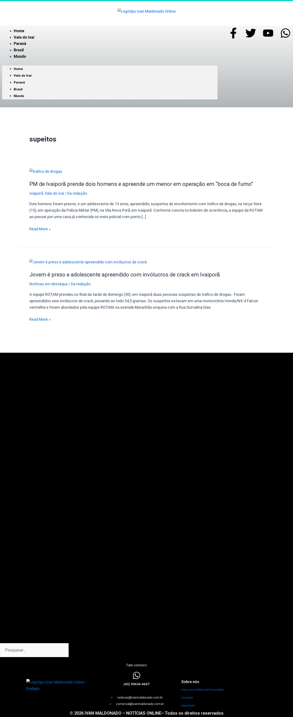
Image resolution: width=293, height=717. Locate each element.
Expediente (188, 705)
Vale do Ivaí (24, 37)
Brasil (19, 50)
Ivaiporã (36, 193)
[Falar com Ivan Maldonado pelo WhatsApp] (136, 675)
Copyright (187, 697)
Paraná (20, 43)
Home (19, 31)
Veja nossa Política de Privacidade (202, 689)
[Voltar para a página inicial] (147, 11)
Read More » (39, 229)
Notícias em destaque (48, 284)
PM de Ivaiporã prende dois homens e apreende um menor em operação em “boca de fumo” (141, 184)
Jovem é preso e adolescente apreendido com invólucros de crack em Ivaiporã (124, 274)
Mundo (20, 56)
